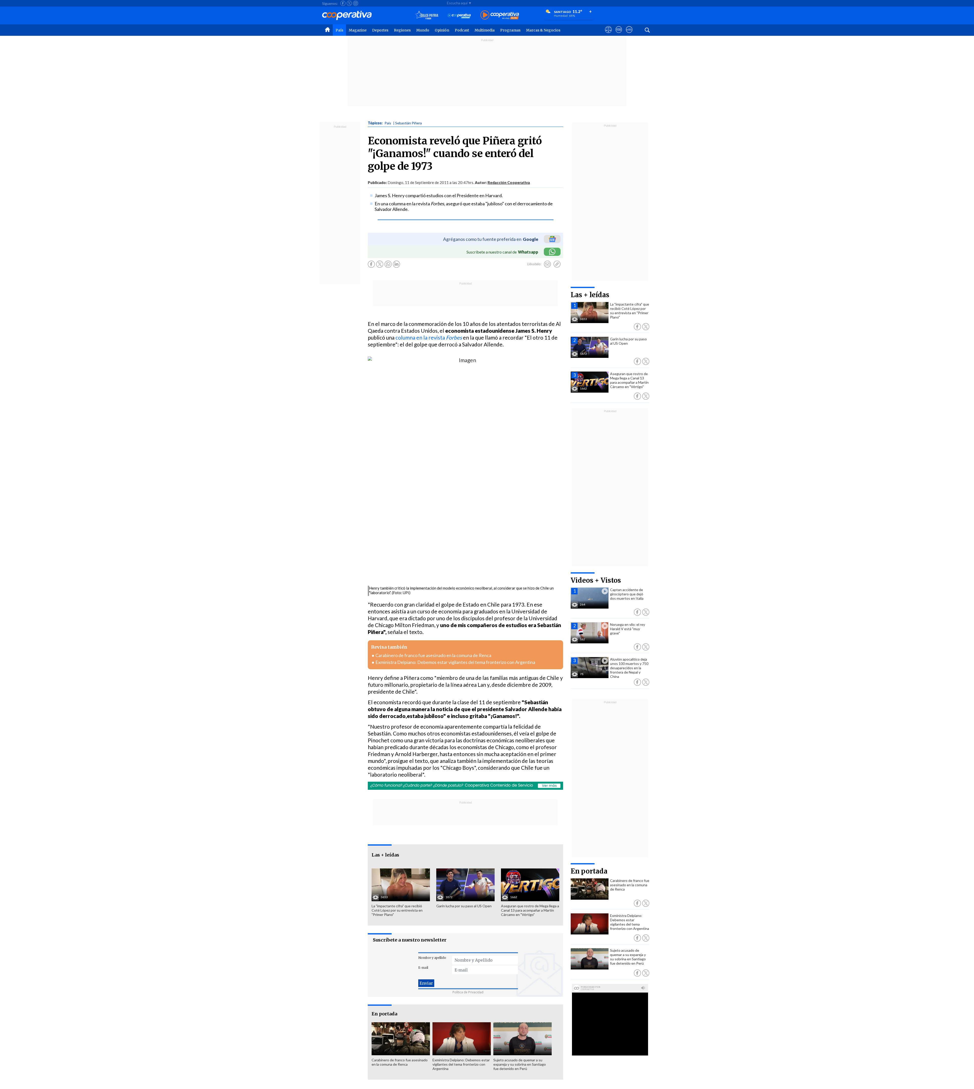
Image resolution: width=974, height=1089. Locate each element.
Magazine (358, 30)
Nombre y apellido (432, 958)
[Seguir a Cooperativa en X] (349, 3)
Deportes (380, 30)
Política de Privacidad (468, 992)
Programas (510, 30)
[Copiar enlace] (557, 264)
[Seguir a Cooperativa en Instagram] (355, 3)
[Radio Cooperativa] (499, 15)
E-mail (423, 967)
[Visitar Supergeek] (629, 34)
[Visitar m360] (618, 34)
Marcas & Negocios (543, 30)
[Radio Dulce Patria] (427, 15)
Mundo (422, 30)
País (339, 30)
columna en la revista (428, 337)
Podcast (462, 30)
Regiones (402, 30)
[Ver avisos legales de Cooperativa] (608, 34)
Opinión (442, 30)
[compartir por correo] (547, 264)
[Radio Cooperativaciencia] (459, 15)
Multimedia (485, 30)
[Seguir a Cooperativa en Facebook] (342, 3)
